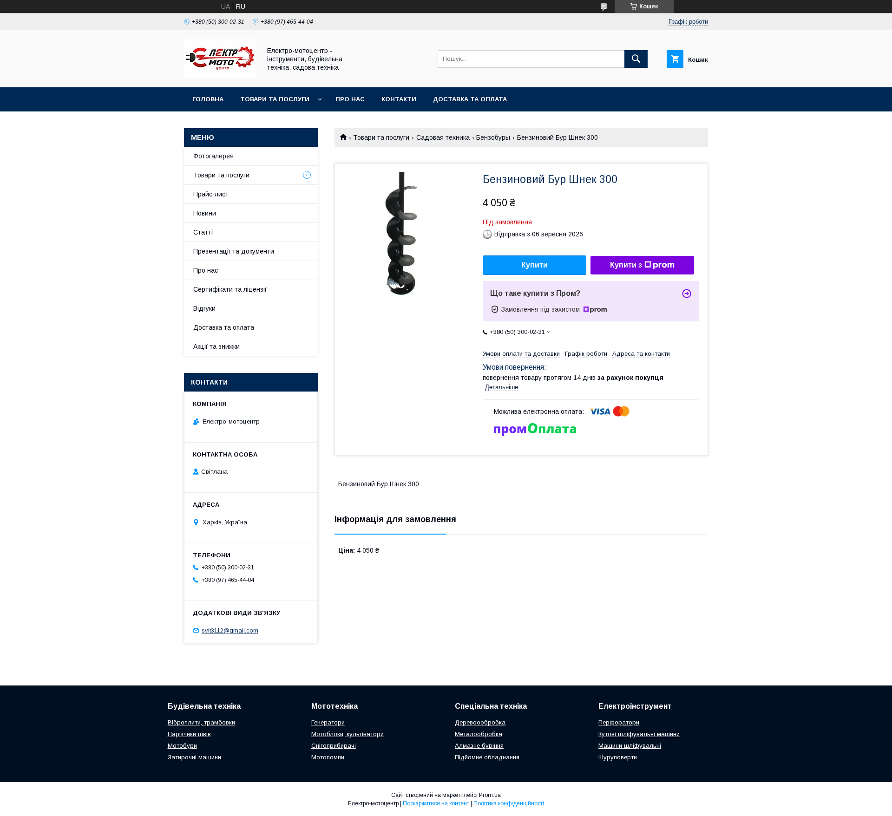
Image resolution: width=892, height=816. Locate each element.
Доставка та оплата (470, 99)
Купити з (626, 265)
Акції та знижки (216, 346)
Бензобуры (493, 137)
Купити (534, 265)
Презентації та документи (233, 251)
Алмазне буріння (479, 745)
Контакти (398, 99)
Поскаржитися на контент (436, 803)
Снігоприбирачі (333, 745)
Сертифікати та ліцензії (230, 289)
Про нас (350, 99)
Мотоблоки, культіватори (347, 734)
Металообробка (478, 734)
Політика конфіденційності (508, 803)
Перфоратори (618, 722)
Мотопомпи (327, 757)
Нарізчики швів (189, 734)
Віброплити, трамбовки (201, 722)
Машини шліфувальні (629, 745)
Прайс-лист (211, 194)
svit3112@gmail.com (230, 630)
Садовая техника (443, 137)
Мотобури (182, 745)
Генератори (328, 722)
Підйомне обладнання (487, 757)
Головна (207, 99)
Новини (204, 213)
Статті (203, 232)
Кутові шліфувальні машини (639, 734)
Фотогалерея (213, 156)
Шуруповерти (617, 757)
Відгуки (204, 308)
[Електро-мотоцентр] (220, 75)
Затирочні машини (194, 757)
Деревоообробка (480, 722)
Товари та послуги (274, 99)
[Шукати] (636, 59)
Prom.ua (490, 795)
